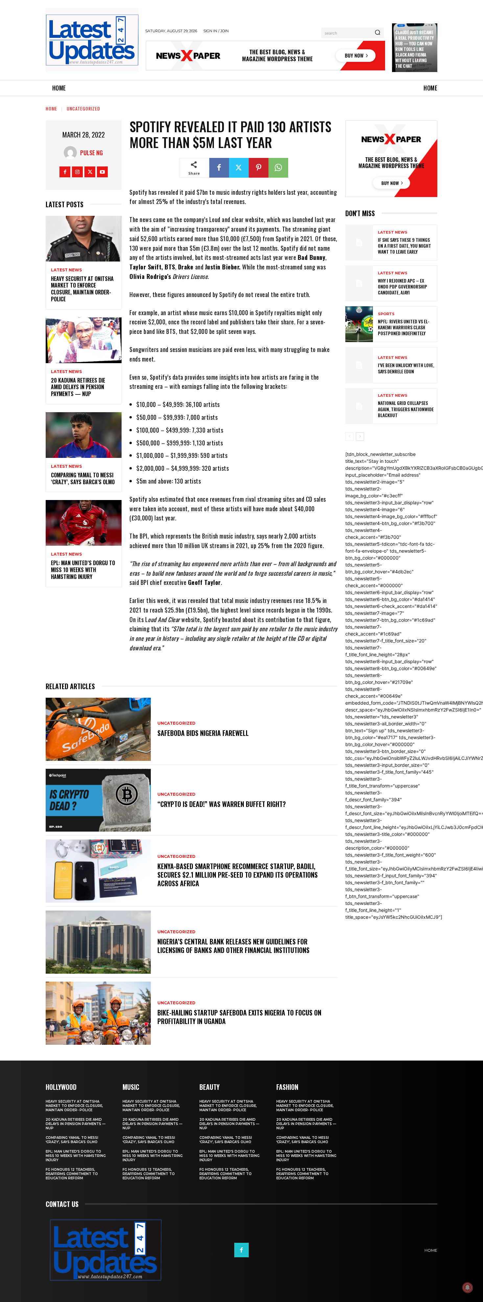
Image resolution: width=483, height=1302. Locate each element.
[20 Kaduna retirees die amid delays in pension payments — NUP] (84, 340)
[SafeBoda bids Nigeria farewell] (98, 729)
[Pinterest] (258, 168)
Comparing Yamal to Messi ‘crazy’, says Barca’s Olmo (83, 478)
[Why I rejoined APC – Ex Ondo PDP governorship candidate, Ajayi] (359, 283)
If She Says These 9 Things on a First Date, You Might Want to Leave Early (404, 245)
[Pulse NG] (72, 152)
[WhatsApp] (278, 168)
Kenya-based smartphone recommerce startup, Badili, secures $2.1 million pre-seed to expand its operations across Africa (237, 874)
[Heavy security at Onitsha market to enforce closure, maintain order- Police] (84, 239)
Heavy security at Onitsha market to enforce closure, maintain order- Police (82, 289)
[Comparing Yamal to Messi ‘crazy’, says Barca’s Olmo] (84, 435)
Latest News (66, 270)
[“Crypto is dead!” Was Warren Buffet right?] (98, 800)
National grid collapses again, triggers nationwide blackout (406, 408)
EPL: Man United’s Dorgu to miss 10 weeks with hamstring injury (83, 570)
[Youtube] (102, 171)
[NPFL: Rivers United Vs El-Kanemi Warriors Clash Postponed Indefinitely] (359, 324)
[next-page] (360, 436)
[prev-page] (349, 436)
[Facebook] (64, 171)
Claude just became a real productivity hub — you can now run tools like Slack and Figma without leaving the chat (414, 49)
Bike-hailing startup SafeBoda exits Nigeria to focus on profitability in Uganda (239, 1017)
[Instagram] (77, 171)
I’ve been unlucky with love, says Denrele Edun (406, 368)
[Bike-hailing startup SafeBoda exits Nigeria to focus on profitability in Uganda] (98, 1013)
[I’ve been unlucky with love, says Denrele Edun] (359, 365)
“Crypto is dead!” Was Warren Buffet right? (221, 804)
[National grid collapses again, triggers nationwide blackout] (359, 406)
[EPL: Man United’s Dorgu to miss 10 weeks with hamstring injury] (84, 523)
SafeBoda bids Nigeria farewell (203, 733)
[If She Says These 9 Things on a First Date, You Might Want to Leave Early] (359, 243)
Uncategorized (83, 108)
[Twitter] (89, 171)
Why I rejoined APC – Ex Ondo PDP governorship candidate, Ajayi (402, 286)
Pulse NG (91, 152)
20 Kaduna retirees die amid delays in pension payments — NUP (78, 387)
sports (386, 314)
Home (51, 108)
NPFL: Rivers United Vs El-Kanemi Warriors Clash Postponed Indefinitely (403, 327)
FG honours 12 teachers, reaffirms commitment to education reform (72, 1173)
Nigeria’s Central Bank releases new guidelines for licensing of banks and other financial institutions (233, 946)
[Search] (377, 33)
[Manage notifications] (467, 1287)
